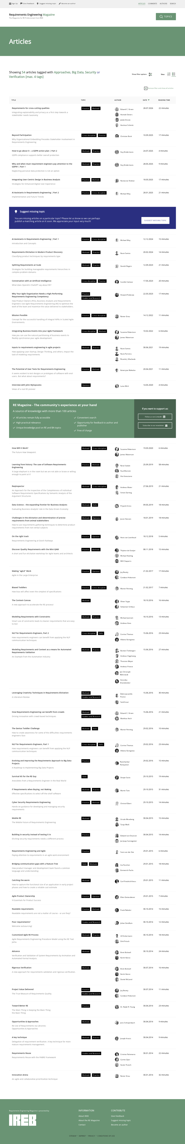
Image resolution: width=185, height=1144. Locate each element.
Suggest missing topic (155, 220)
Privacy (91, 1136)
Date (145, 100)
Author (117, 100)
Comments (152, 3)
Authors (163, 3)
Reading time (164, 100)
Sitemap (73, 1136)
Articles (141, 3)
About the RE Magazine (89, 1120)
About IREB (84, 1116)
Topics (167, 16)
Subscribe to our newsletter (153, 425)
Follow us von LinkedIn (153, 417)
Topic (83, 100)
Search (173, 3)
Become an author (119, 1124)
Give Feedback (117, 1116)
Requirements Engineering (32, 16)
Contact (82, 1124)
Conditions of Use (106, 1136)
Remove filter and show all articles (160, 88)
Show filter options (139, 74)
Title (14, 100)
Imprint (82, 1136)
